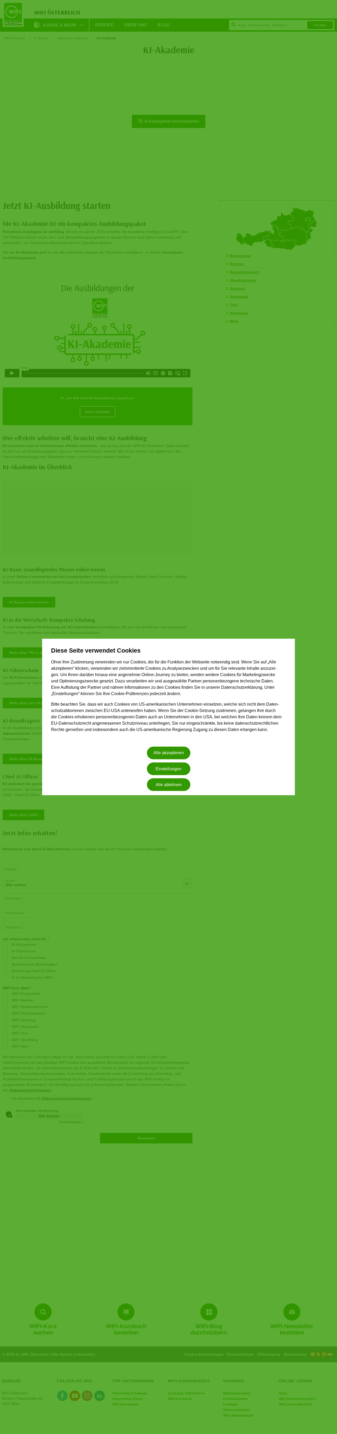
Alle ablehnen (169, 784)
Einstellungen (168, 769)
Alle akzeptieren (168, 753)
